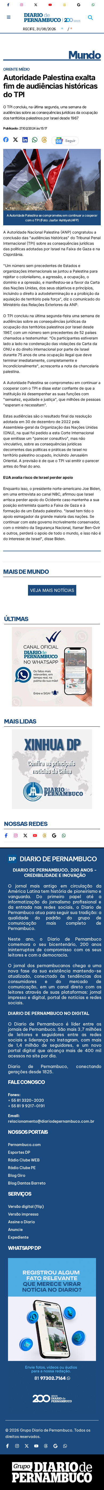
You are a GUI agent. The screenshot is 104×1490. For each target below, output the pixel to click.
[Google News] (78, 4)
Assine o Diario (21, 1222)
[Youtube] (50, 4)
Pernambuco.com (24, 1144)
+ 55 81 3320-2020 (26, 1100)
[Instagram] (21, 4)
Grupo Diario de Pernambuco (46, 1430)
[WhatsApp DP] (93, 4)
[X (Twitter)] (35, 4)
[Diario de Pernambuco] (52, 17)
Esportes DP (19, 1152)
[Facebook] (10, 4)
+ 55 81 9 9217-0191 (26, 1106)
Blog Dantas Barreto (27, 1183)
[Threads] (64, 4)
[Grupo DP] (52, 1472)
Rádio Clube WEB (24, 1160)
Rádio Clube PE (22, 1167)
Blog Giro (16, 1175)
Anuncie (15, 1229)
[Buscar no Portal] (90, 17)
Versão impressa (23, 1214)
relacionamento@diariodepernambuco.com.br (51, 1121)
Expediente (18, 1237)
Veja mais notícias (52, 590)
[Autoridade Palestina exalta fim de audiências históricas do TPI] (6, 139)
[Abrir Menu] (9, 17)
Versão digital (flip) (26, 1206)
